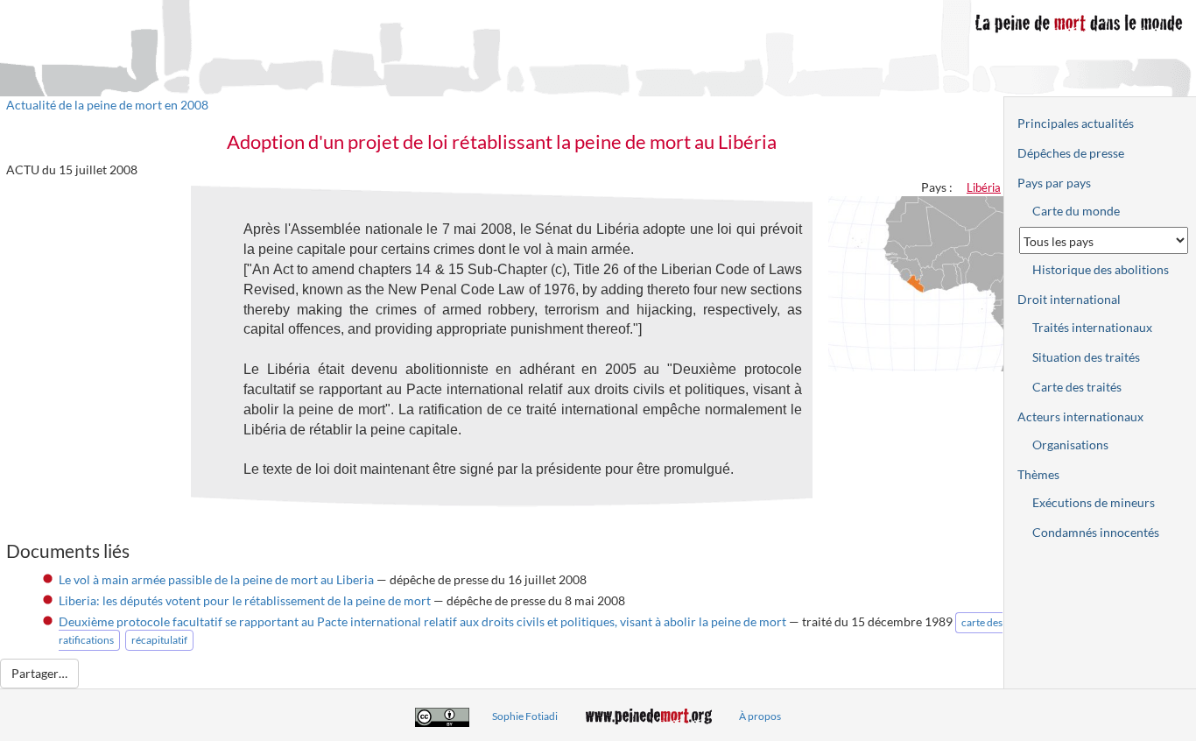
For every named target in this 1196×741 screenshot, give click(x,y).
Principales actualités (1075, 123)
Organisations (1070, 444)
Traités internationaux (1092, 327)
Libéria (984, 187)
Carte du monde (1076, 210)
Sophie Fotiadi (525, 716)
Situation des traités (1086, 356)
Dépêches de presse (1070, 152)
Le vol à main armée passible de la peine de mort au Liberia (216, 579)
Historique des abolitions (1100, 269)
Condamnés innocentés (1095, 532)
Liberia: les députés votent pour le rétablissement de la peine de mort (245, 600)
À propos (760, 716)
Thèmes (1038, 474)
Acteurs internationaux (1080, 416)
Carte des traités (1077, 386)
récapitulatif (159, 639)
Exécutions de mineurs (1093, 502)
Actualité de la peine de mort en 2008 (107, 104)
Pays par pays (1054, 182)
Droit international (1069, 299)
